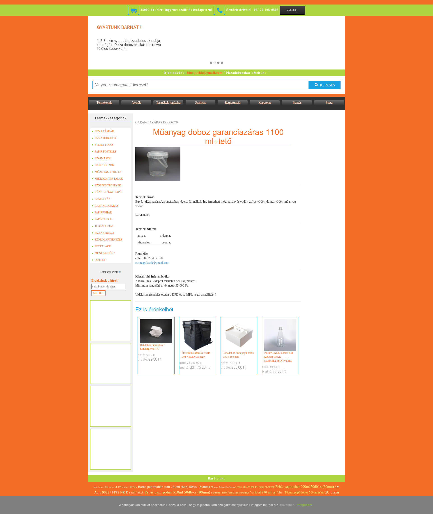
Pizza (329, 102)
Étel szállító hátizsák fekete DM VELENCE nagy (196, 354)
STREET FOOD (104, 144)
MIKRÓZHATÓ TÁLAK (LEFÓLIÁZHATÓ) (109, 179)
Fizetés (297, 102)
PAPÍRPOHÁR (103, 212)
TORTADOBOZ (104, 226)
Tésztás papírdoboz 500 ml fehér (304, 492)
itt (120, 271)
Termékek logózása (168, 102)
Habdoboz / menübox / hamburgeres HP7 (152, 346)
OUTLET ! (101, 260)
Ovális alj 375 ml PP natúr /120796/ (254, 487)
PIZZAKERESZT (104, 232)
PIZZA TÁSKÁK (104, 131)
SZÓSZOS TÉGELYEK (108, 185)
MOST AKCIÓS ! (105, 253)
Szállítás (200, 102)
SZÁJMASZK (103, 158)
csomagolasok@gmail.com (152, 262)
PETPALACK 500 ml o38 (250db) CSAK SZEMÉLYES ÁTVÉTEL (278, 356)
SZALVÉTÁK (103, 199)
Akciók (136, 102)
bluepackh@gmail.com (205, 72)
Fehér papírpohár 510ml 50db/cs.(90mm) (177, 492)
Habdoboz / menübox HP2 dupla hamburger (230, 493)
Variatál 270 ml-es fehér (267, 492)
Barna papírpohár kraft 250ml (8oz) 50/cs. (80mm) (174, 487)
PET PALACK (103, 246)
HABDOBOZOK (104, 165)
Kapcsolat (264, 102)
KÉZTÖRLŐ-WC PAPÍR (108, 192)
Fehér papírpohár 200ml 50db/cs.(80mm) (304, 487)
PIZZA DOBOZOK (105, 138)
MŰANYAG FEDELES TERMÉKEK (108, 172)
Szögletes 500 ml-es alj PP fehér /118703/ (115, 487)
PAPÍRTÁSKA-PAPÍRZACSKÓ (104, 220)
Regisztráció (232, 102)
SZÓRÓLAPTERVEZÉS (108, 239)
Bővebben (287, 505)
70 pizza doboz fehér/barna (223, 487)
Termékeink (104, 102)
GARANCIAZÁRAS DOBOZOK (106, 206)
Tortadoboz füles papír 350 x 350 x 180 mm (238, 354)
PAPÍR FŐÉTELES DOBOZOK (105, 152)
